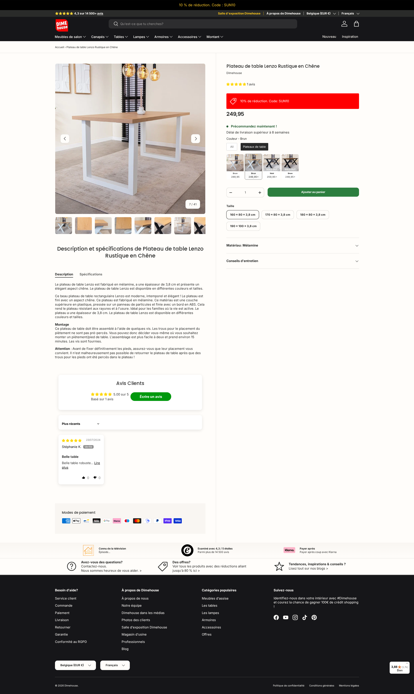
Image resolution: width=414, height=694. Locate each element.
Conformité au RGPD (71, 642)
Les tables (209, 605)
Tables (119, 37)
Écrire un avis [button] (151, 396)
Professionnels (133, 642)
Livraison (62, 620)
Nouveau (329, 37)
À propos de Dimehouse (284, 13)
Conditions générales (321, 685)
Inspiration (350, 37)
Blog (125, 649)
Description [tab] (64, 274)
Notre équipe (132, 605)
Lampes (139, 37)
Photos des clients (136, 620)
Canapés (98, 37)
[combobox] (203, 23)
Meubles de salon (68, 37)
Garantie (61, 634)
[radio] (231, 147)
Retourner (63, 627)
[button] (356, 23)
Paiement (62, 613)
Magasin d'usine (134, 634)
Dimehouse (234, 73)
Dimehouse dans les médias (143, 613)
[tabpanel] (130, 320)
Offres (207, 634)
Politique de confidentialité (288, 685)
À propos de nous (135, 598)
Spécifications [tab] (91, 274)
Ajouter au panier (313, 192)
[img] (72, 440)
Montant (213, 37)
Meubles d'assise (215, 598)
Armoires (161, 37)
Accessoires (187, 37)
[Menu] (407, 664)
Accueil (59, 47)
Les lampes (210, 613)
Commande (63, 605)
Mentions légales (349, 685)
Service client (65, 598)
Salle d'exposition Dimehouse (239, 13)
